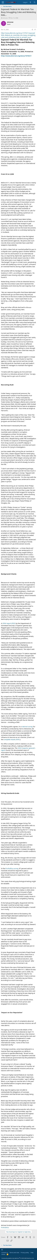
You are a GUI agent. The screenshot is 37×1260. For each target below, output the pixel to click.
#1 (35, 29)
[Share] (32, 29)
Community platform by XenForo (17, 1258)
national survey (27, 727)
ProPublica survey (12, 868)
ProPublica (5, 1227)
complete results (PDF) (12, 739)
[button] (2, 1250)
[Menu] (2, 2)
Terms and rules (14, 1252)
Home (3, 1254)
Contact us (4, 1252)
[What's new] (30, 2)
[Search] (35, 2)
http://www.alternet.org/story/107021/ (16, 56)
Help (32, 1252)
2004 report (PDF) (8, 623)
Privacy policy (25, 1252)
